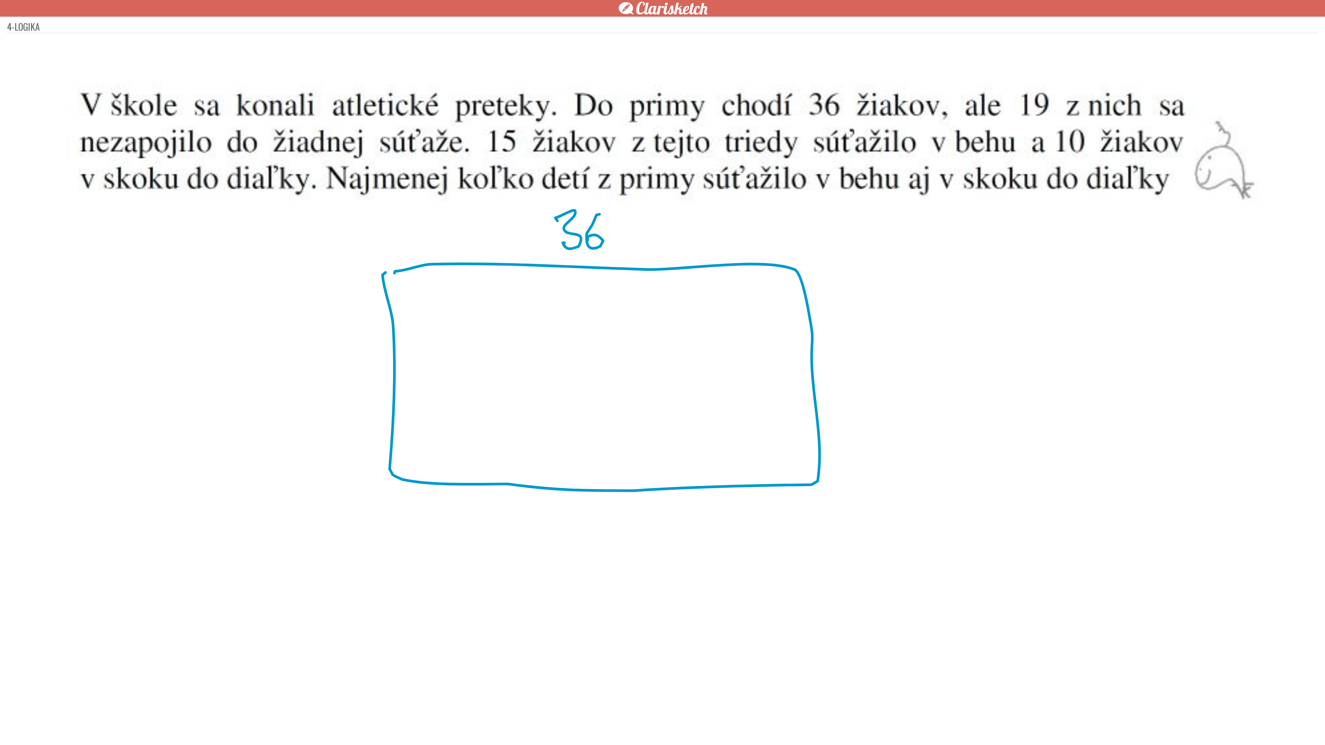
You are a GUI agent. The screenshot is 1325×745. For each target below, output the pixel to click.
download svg (776, 728)
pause (538, 728)
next (678, 728)
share (787, 728)
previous (647, 728)
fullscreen (766, 728)
